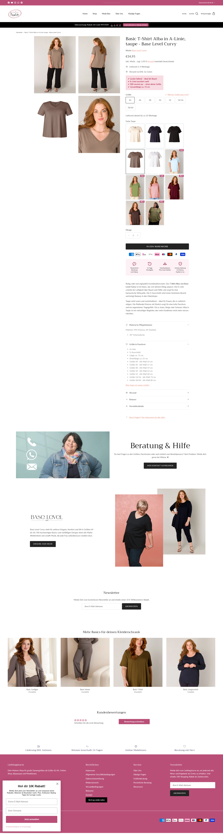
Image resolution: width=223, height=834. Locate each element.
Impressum (90, 770)
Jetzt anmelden (31, 819)
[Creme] (135, 136)
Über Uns (119, 14)
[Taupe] (135, 161)
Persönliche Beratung (142, 782)
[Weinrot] (174, 187)
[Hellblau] (174, 161)
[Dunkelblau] (154, 136)
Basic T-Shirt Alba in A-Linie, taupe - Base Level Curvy (43, 32)
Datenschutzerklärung (95, 778)
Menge (129, 230)
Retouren (89, 791)
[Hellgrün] (135, 187)
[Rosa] (154, 187)
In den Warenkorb (157, 246)
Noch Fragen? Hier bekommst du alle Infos (147, 417)
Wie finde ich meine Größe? (138, 385)
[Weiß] (154, 161)
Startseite (19, 32)
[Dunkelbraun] (135, 213)
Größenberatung (140, 778)
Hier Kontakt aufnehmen (160, 466)
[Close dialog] (57, 784)
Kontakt (89, 795)
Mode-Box (106, 14)
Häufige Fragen (134, 14)
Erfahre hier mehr (43, 544)
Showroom (17, 773)
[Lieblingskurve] (15, 13)
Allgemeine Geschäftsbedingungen (100, 774)
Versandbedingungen (94, 787)
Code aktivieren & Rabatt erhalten (135, 25)
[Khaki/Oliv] (154, 213)
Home (85, 14)
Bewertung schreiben (134, 721)
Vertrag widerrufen (96, 800)
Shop (95, 14)
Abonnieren (131, 606)
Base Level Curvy (139, 50)
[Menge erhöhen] (138, 235)
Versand (150, 61)
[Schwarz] (174, 136)
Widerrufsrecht (92, 782)
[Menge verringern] (128, 235)
